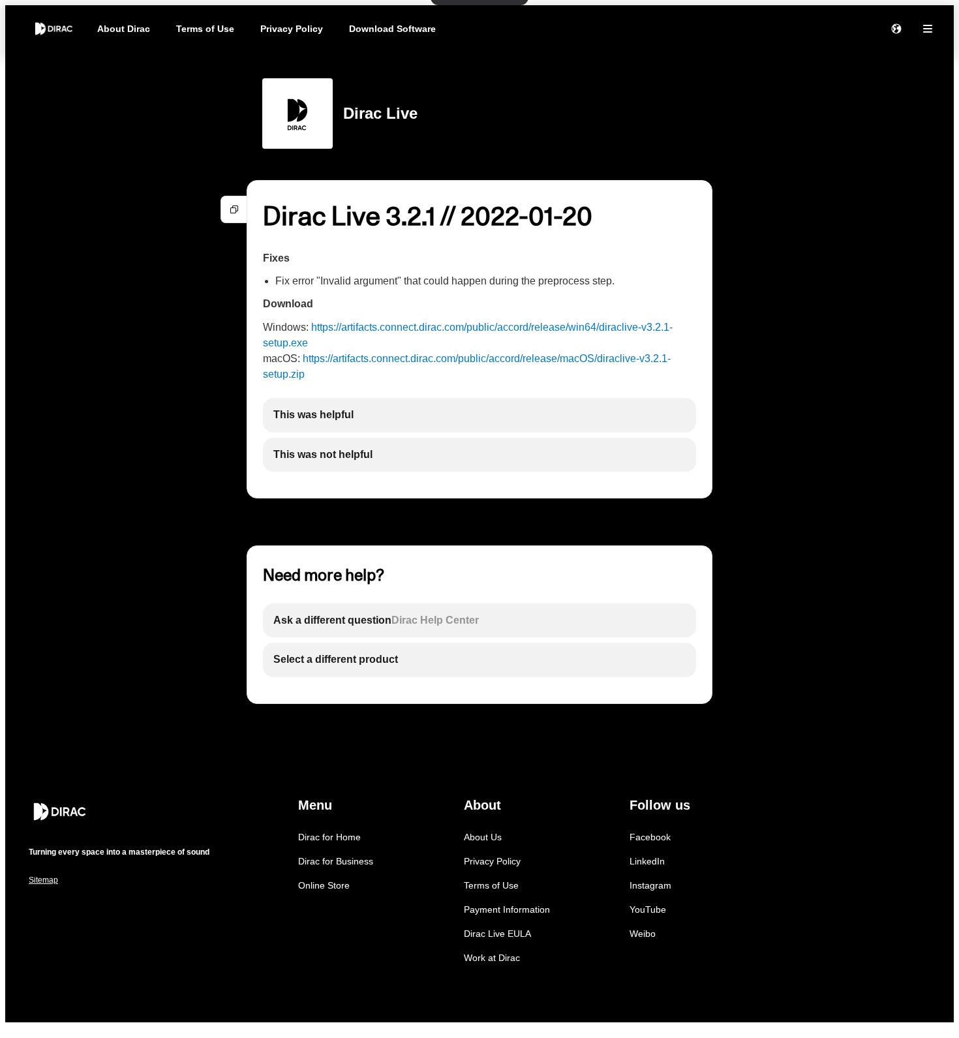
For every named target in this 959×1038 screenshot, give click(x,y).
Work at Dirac (492, 958)
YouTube (648, 909)
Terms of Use (205, 28)
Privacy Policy (291, 28)
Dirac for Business (335, 861)
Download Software (392, 28)
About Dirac (123, 28)
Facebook (650, 837)
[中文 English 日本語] (896, 28)
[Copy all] (234, 209)
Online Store (324, 885)
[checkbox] (479, 415)
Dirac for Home (329, 837)
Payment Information (507, 909)
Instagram (650, 885)
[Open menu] (927, 28)
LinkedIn (647, 861)
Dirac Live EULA (497, 933)
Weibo (643, 933)
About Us (483, 837)
